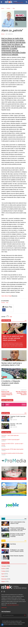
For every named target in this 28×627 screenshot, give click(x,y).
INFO (3, 519)
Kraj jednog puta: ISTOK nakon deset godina (12, 449)
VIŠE (25, 413)
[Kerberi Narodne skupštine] (5, 557)
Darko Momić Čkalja (6, 296)
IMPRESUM (4, 607)
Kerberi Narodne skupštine (16, 555)
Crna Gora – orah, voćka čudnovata (10, 435)
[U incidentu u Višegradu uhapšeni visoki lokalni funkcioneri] (14, 373)
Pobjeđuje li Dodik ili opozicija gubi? (10, 439)
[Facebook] (4, 309)
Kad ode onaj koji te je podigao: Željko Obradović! (21, 393)
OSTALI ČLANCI (6, 320)
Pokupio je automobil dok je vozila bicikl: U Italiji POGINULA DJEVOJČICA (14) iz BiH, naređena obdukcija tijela (18, 530)
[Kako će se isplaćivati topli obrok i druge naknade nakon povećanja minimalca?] (14, 328)
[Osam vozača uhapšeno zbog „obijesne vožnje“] (5, 523)
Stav (7, 302)
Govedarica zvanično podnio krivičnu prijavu (12, 453)
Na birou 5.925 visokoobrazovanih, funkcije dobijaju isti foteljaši (6, 394)
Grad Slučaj (13, 544)
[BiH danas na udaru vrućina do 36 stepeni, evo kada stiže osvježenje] (5, 535)
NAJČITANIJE (5, 413)
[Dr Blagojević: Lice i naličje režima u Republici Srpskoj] (5, 551)
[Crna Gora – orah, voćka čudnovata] (5, 426)
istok (3, 34)
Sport (2, 573)
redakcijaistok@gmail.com (13, 605)
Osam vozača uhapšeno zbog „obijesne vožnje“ (17, 522)
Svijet (2, 576)
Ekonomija (5, 331)
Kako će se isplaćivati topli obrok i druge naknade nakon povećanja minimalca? (13, 339)
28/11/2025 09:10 (9, 34)
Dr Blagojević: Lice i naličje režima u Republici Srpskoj (17, 550)
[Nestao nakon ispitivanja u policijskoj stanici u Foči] (14, 355)
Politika (3, 571)
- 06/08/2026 (14, 419)
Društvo (3, 302)
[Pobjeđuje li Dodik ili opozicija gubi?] (5, 419)
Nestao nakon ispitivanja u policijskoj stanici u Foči (11, 364)
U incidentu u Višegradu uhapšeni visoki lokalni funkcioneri (10, 383)
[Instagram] (4, 591)
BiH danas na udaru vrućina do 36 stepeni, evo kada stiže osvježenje (17, 535)
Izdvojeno (3, 566)
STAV (3, 541)
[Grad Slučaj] (5, 545)
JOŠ (25, 320)
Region (3, 581)
